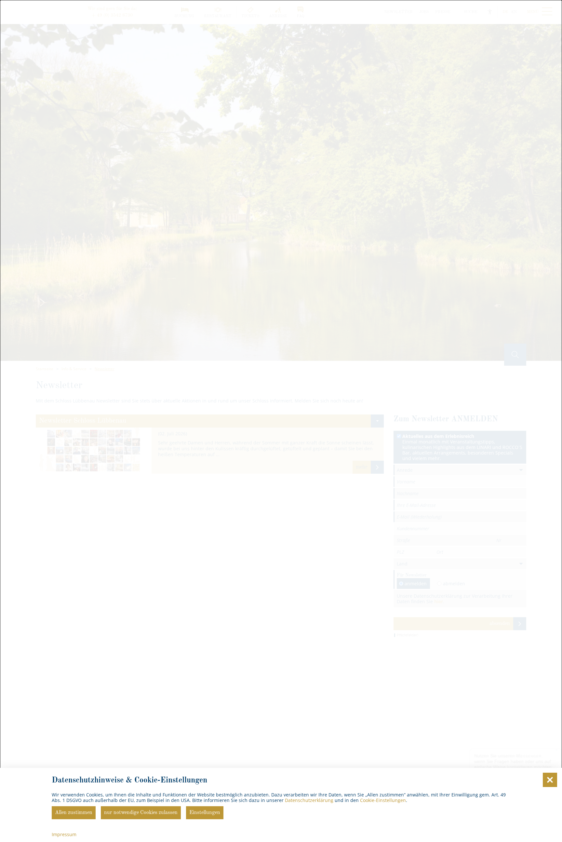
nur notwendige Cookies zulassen (141, 812)
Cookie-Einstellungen (383, 800)
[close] (550, 780)
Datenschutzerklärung (309, 800)
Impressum (64, 834)
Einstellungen (204, 812)
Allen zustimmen (73, 812)
